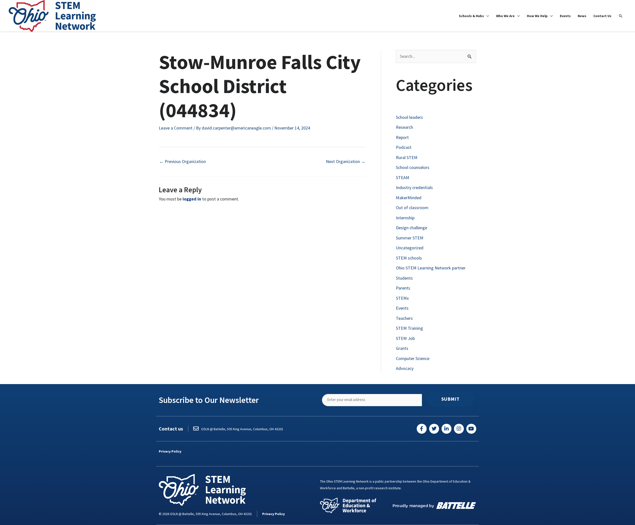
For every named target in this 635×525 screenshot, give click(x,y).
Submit (450, 399)
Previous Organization (182, 161)
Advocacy (404, 368)
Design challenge (411, 227)
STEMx (402, 298)
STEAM (402, 177)
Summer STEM (409, 238)
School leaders (409, 117)
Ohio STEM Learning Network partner (431, 268)
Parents (403, 288)
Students (404, 278)
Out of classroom (412, 207)
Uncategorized (409, 248)
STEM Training (409, 328)
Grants (402, 348)
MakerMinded (408, 197)
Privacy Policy (170, 451)
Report (402, 137)
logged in (192, 199)
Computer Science (412, 358)
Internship (405, 218)
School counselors (412, 167)
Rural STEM (406, 157)
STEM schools (409, 258)
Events (402, 308)
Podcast (404, 147)
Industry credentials (414, 187)
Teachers (404, 318)
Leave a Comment (175, 128)
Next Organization (345, 161)
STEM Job (405, 338)
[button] (620, 16)
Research (404, 127)
